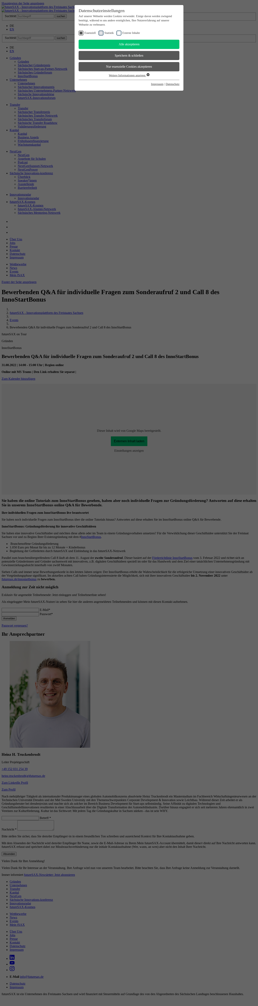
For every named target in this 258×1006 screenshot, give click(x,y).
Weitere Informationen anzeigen (127, 75)
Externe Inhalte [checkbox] (131, 32)
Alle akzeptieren (129, 44)
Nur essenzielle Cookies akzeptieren (129, 66)
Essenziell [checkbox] (90, 32)
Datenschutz (172, 84)
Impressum (157, 84)
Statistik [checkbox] (109, 32)
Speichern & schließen (129, 55)
